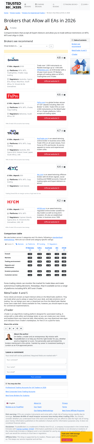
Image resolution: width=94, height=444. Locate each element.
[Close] (90, 440)
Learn (85, 4)
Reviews (56, 7)
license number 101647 (25, 429)
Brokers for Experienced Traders (33, 13)
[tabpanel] (36, 262)
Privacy (65, 403)
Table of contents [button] (80, 40)
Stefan (14, 28)
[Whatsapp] (6, 328)
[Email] (21, 328)
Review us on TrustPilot (14, 407)
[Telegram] (10, 328)
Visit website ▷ (67, 440)
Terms (64, 407)
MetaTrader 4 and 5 (79, 50)
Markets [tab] (21, 244)
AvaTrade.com (42, 138)
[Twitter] (13, 328)
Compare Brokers (39, 5)
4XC (57, 248)
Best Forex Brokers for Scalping (17, 395)
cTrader (74, 54)
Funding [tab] (42, 244)
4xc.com (40, 174)
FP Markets (30, 248)
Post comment (36, 377)
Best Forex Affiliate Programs (73, 410)
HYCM (64, 248)
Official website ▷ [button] (51, 81)
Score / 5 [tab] (10, 244)
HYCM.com (41, 208)
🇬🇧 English (10, 403)
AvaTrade (48, 248)
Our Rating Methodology (43, 410)
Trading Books (71, 4)
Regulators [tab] (53, 244)
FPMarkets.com (43, 70)
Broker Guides (15, 13)
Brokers (27, 7)
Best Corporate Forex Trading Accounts (20, 391)
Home (6, 13)
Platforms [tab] (31, 244)
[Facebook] (17, 328)
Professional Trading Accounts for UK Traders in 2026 (26, 387)
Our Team (37, 407)
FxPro (39, 248)
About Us (37, 403)
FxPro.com (41, 102)
